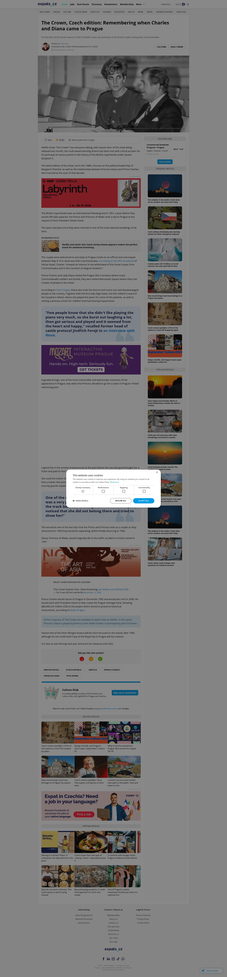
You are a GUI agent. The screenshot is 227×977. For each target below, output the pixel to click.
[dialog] (113, 488)
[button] (80, 500)
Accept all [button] (144, 501)
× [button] (157, 472)
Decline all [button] (120, 501)
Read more (114, 482)
